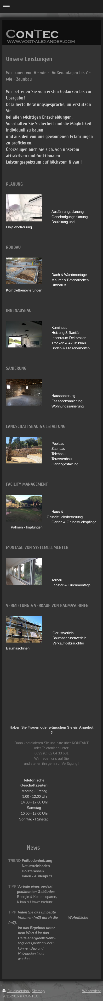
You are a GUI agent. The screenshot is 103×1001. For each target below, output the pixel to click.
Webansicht (91, 991)
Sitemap (38, 991)
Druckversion (18, 991)
